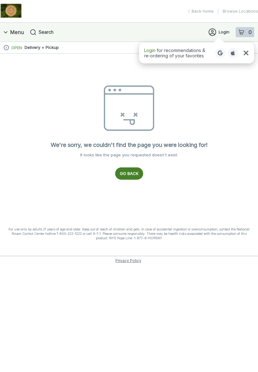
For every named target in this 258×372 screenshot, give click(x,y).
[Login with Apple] (233, 53)
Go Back (129, 173)
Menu (17, 32)
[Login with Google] (220, 53)
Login (224, 31)
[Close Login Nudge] (246, 53)
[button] (196, 53)
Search (46, 32)
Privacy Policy (128, 260)
